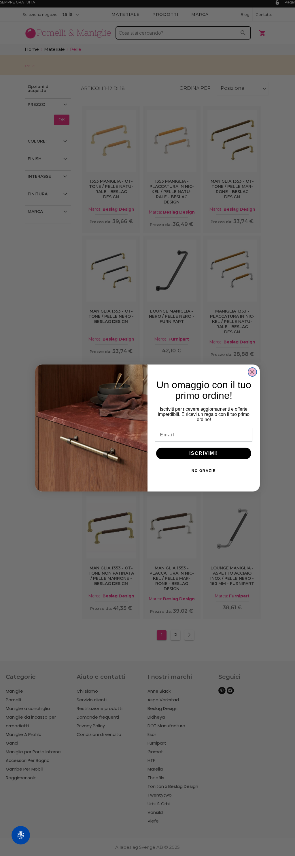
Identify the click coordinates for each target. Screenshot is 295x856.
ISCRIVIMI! (203, 453)
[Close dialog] (252, 372)
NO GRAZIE (204, 471)
